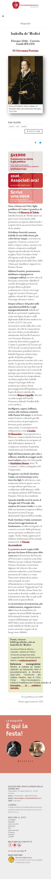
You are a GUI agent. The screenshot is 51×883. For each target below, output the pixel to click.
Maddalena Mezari (19, 463)
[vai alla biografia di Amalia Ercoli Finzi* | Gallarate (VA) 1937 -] (14, 749)
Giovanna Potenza (27, 50)
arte (17, 126)
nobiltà (23, 126)
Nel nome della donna (23, 858)
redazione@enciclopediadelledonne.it (27, 798)
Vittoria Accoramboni (18, 543)
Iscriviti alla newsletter (16, 851)
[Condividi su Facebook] (35, 142)
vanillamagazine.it (28, 660)
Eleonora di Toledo (30, 212)
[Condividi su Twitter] (40, 142)
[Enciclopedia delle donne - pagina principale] (25, 5)
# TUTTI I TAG (33, 131)
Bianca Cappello (25, 395)
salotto (11, 126)
